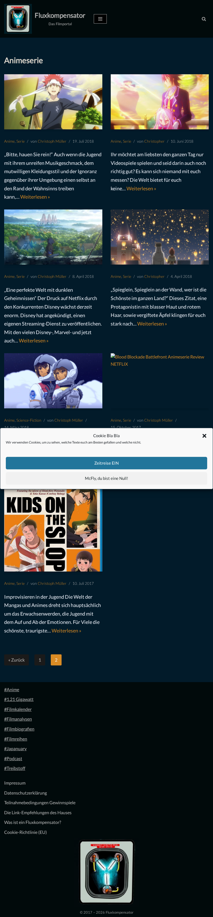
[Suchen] (204, 19)
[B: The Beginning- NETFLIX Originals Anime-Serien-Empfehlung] (53, 237)
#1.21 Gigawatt (19, 699)
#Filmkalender (18, 709)
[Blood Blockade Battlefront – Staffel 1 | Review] (160, 380)
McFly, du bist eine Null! (106, 478)
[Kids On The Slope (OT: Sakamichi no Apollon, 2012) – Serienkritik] (53, 529)
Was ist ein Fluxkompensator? (32, 822)
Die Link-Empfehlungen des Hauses (38, 812)
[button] (204, 436)
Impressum (15, 782)
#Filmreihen (15, 738)
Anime (9, 141)
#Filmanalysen (18, 718)
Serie (20, 141)
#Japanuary (15, 748)
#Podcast (13, 758)
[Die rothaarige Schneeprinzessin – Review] (160, 237)
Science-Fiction (28, 420)
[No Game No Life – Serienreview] (160, 101)
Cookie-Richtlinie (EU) (25, 832)
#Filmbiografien (19, 728)
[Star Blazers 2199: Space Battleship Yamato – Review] (53, 380)
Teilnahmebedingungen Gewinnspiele (39, 802)
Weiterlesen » (35, 197)
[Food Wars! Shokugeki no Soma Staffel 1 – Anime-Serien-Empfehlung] (53, 101)
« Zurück (16, 659)
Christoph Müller (52, 141)
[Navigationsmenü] (100, 19)
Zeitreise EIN (106, 462)
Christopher (154, 141)
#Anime (11, 689)
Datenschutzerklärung (25, 792)
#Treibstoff (14, 768)
